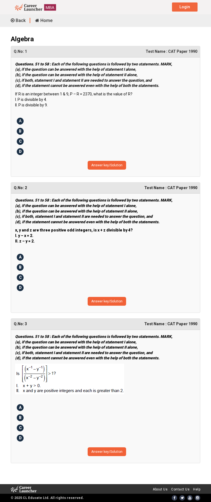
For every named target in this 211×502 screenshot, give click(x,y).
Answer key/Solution (107, 165)
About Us (160, 489)
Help (196, 489)
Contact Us (180, 489)
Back (20, 20)
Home (45, 20)
